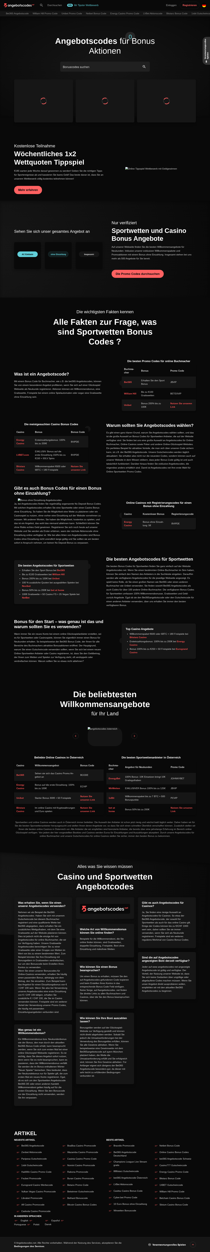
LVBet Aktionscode (123, 1184)
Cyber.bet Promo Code (125, 1197)
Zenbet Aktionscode (31, 1152)
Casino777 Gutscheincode (173, 1165)
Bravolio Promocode (124, 1145)
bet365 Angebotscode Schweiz (175, 1158)
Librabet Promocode (31, 1198)
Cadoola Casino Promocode (36, 1211)
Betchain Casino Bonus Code (174, 1198)
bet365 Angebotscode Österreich (131, 1177)
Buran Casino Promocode (80, 1178)
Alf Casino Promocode (32, 1204)
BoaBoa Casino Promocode (81, 1145)
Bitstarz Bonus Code (170, 1178)
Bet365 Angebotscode (32, 1145)
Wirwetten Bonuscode (125, 1210)
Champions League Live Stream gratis (130, 1163)
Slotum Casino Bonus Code (173, 1204)
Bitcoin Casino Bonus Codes (82, 1204)
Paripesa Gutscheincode (34, 1158)
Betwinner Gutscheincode (80, 1191)
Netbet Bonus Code (169, 1145)
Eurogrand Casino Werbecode (37, 1185)
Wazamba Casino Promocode (82, 1152)
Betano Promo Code (77, 1185)
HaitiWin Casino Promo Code (36, 1172)
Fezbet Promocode (31, 1178)
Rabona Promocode (77, 1172)
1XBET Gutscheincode (171, 1185)
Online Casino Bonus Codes (174, 1152)
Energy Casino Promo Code (174, 1172)
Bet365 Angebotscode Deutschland (125, 1154)
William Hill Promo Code (171, 1191)
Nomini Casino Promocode (81, 1165)
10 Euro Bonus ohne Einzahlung (130, 1204)
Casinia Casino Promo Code (82, 1158)
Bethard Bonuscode (77, 1198)
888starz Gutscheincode (126, 1171)
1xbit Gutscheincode (31, 1165)
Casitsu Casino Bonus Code (128, 1191)
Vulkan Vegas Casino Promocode (38, 1191)
